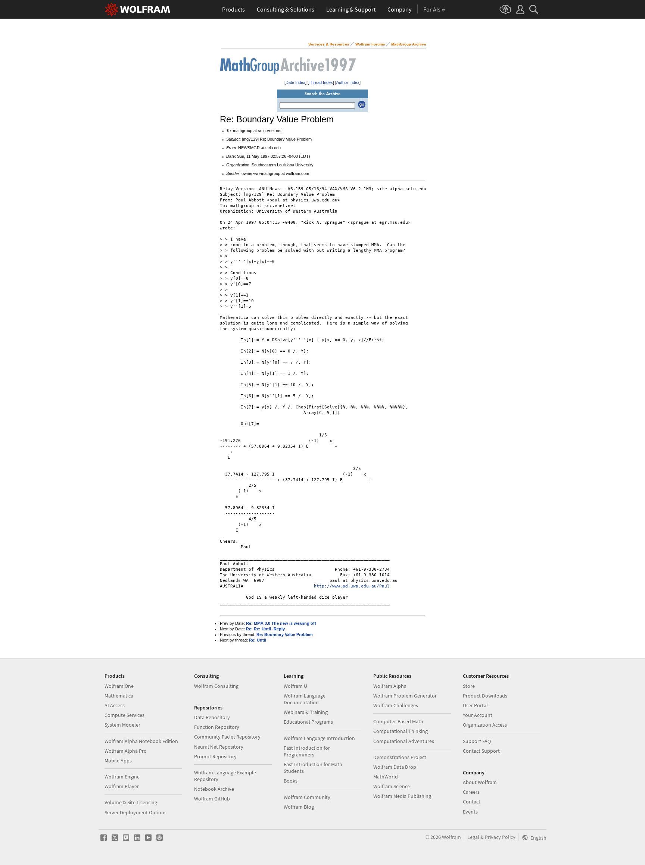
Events (470, 811)
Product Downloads (485, 695)
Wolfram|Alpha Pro (126, 751)
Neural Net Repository (218, 746)
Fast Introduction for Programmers (307, 751)
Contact (471, 801)
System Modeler (122, 724)
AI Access (115, 705)
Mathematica (119, 695)
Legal (473, 837)
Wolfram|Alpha (389, 686)
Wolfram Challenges (395, 705)
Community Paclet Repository (227, 736)
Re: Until (257, 640)
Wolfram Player (122, 786)
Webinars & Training (306, 712)
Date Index (295, 82)
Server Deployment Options (135, 812)
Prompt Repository (215, 756)
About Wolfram (480, 782)
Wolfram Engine (122, 776)
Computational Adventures (403, 741)
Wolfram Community (307, 797)
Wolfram (451, 837)
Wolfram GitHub (212, 798)
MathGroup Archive (408, 44)
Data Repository (212, 717)
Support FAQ (477, 741)
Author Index (347, 82)
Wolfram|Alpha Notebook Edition (141, 741)
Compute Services (124, 715)
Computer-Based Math (398, 721)
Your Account (477, 715)
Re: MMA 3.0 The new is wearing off (281, 623)
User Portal (475, 705)
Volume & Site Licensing (131, 802)
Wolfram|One (119, 686)
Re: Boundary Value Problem (284, 634)
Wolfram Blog (299, 806)
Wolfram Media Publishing (402, 796)
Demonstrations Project (399, 757)
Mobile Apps (118, 760)
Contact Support (481, 751)
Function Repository (216, 727)
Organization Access (485, 724)
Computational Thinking (400, 731)
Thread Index (321, 82)
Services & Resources (328, 44)
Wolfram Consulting (216, 686)
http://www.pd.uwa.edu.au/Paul (352, 586)
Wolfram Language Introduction (319, 738)
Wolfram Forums (370, 44)
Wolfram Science (391, 786)
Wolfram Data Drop (394, 767)
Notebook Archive (214, 789)
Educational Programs (308, 721)
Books (290, 780)
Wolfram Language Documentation (304, 699)
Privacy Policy (500, 837)
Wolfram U (295, 686)
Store (469, 686)
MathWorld (385, 776)
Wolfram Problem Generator (405, 695)
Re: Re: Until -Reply (265, 629)
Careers (471, 792)
